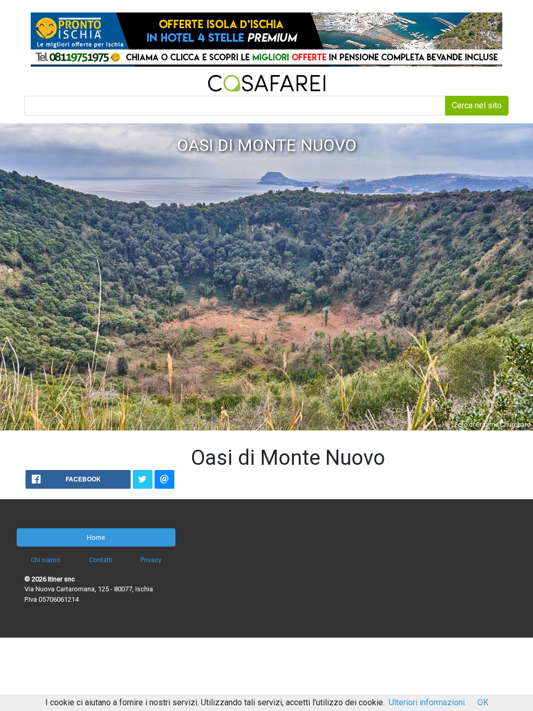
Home (96, 537)
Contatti (100, 560)
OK (482, 702)
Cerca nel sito (477, 105)
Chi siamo (45, 560)
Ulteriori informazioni (427, 702)
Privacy (151, 560)
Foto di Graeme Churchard (492, 424)
